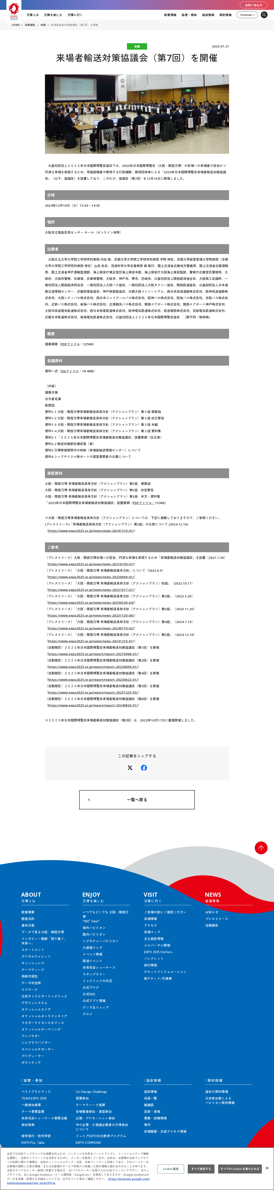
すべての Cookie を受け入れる (239, 1169)
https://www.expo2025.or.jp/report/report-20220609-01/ (93, 667)
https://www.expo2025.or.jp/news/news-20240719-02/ (91, 628)
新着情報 (170, 15)
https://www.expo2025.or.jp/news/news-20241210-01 (90, 641)
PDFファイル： (144, 503)
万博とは (33, 15)
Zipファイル (70, 371)
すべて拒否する (201, 1169)
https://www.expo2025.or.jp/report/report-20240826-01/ (93, 705)
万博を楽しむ (53, 15)
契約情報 (225, 15)
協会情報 (208, 15)
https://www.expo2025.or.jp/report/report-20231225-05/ (93, 692)
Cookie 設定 (171, 1169)
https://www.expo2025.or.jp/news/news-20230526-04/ (91, 602)
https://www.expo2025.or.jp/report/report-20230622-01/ (93, 679)
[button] (261, 847)
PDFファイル (70, 344)
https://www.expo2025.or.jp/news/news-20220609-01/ (91, 577)
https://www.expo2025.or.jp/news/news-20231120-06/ (91, 615)
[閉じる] (267, 1168)
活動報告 (30, 25)
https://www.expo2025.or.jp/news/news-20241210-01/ (91, 530)
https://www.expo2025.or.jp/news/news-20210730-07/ (91, 564)
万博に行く (75, 15)
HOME (16, 25)
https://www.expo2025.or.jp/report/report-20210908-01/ (93, 654)
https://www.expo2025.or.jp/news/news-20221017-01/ (91, 590)
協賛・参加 (189, 15)
